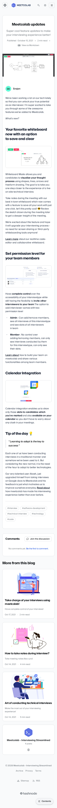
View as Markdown (30, 45)
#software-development (33, 508)
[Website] (28, 750)
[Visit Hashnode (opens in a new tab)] (28, 793)
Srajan (16, 89)
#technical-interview (17, 514)
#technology (38, 514)
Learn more (11, 239)
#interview (12, 508)
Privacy (29, 771)
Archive (19, 771)
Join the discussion (40, 539)
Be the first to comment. (37, 548)
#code (10, 519)
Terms (38, 771)
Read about (43, 488)
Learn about (12, 355)
